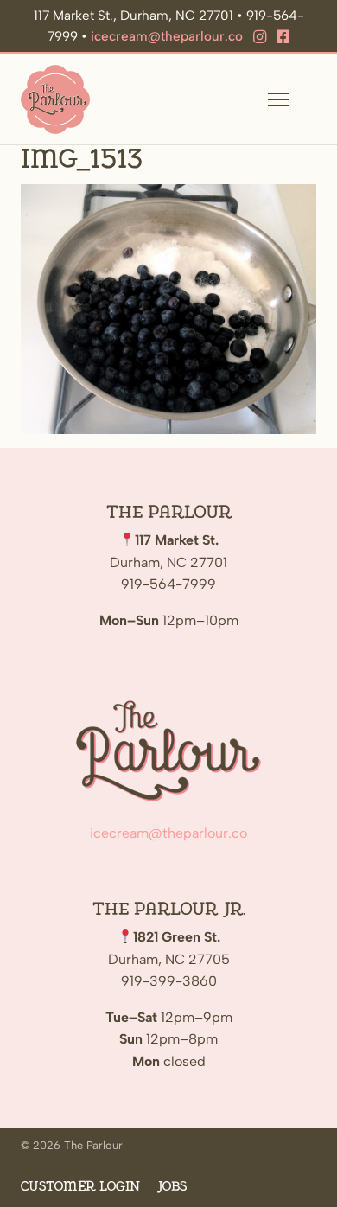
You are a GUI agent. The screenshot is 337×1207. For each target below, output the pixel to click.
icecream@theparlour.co (167, 36)
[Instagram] (259, 37)
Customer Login (80, 1186)
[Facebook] (283, 37)
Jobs (172, 1186)
